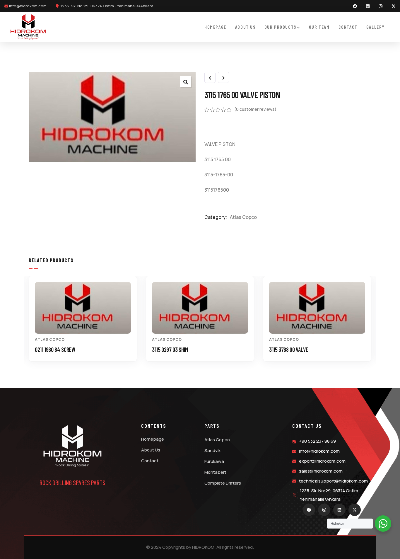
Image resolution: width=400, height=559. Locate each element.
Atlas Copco (243, 217)
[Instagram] (381, 6)
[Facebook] (355, 6)
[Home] (28, 27)
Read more (85, 323)
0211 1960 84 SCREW (55, 349)
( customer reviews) (255, 109)
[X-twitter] (394, 6)
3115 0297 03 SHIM (170, 349)
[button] (374, 323)
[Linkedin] (368, 6)
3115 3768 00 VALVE (288, 349)
